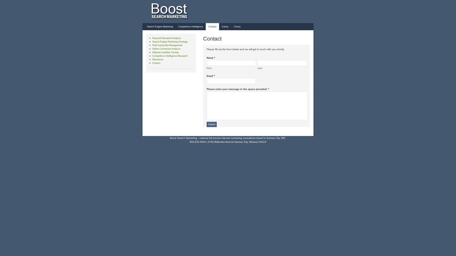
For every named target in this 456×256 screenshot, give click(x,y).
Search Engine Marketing (160, 26)
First (209, 68)
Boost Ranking (224, 11)
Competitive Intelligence (190, 26)
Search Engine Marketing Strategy (170, 41)
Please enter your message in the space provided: (238, 89)
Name (211, 57)
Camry (225, 26)
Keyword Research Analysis (166, 38)
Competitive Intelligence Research (170, 56)
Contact (212, 26)
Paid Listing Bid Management (167, 45)
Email (211, 75)
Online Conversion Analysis (166, 48)
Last (260, 68)
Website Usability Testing (165, 52)
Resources (157, 59)
